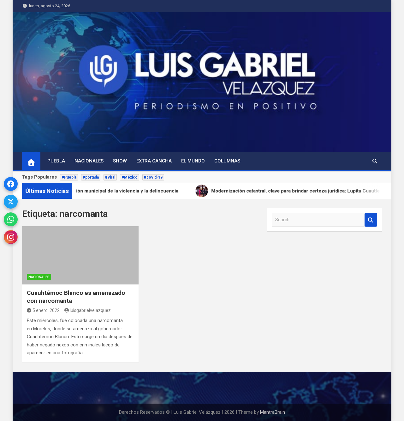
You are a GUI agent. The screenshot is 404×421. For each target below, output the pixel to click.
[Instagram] (11, 237)
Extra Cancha (154, 161)
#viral (110, 177)
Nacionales (89, 161)
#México (130, 177)
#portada (91, 177)
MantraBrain (272, 412)
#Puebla (69, 177)
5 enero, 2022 (46, 310)
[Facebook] (11, 184)
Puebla (56, 161)
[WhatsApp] (11, 219)
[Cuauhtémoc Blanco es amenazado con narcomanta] (80, 255)
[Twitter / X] (11, 202)
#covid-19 (153, 177)
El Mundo (193, 161)
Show (120, 161)
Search (371, 220)
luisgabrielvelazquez (90, 310)
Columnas (227, 161)
